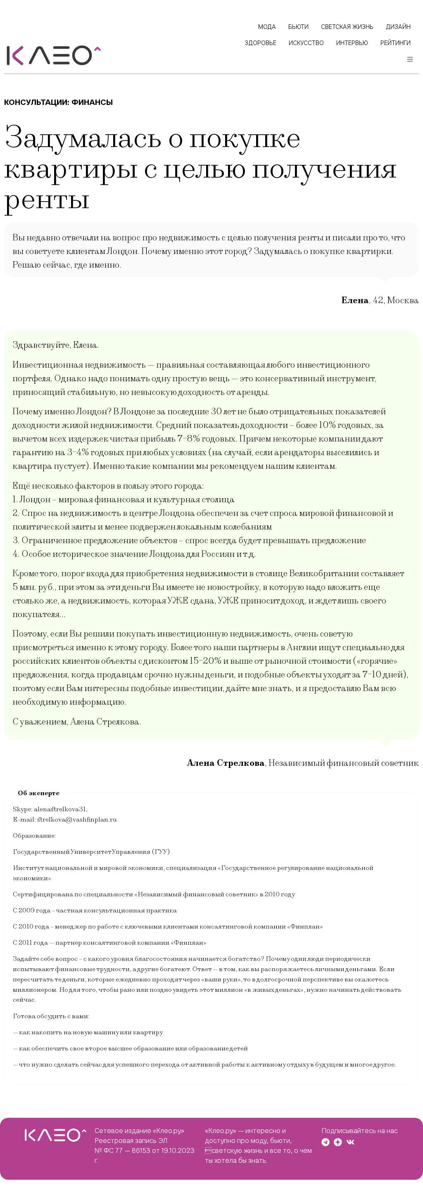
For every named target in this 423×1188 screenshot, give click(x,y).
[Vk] (350, 1142)
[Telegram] (325, 1142)
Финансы (92, 102)
